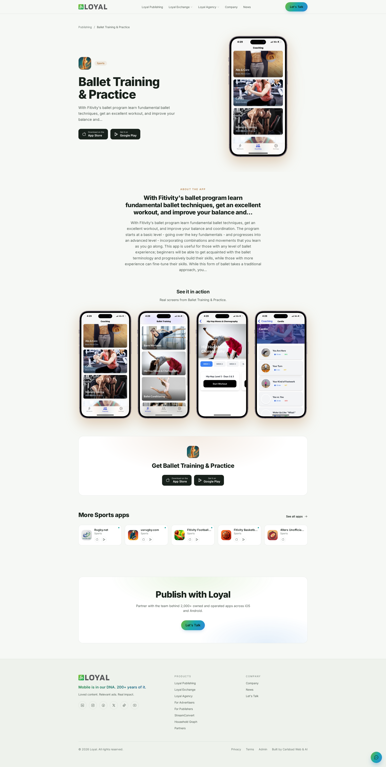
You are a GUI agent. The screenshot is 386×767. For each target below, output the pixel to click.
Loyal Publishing (152, 7)
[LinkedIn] (82, 705)
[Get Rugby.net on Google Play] (104, 539)
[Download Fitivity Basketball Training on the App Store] (236, 539)
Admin (263, 749)
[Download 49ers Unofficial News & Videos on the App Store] (283, 539)
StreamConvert (184, 715)
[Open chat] (376, 757)
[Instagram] (93, 705)
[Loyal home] (92, 6)
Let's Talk (296, 6)
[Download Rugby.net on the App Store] (97, 539)
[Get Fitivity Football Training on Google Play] (197, 539)
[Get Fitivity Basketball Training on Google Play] (243, 539)
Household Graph (186, 721)
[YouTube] (135, 705)
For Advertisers (184, 702)
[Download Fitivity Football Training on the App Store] (190, 539)
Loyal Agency (207, 7)
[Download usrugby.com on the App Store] (143, 539)
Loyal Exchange (179, 7)
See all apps (294, 516)
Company (231, 7)
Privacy (236, 749)
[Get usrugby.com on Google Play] (150, 539)
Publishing (85, 27)
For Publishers (184, 709)
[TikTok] (124, 705)
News (247, 7)
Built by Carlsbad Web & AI (290, 749)
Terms (250, 749)
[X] (114, 705)
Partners (180, 728)
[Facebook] (103, 705)
